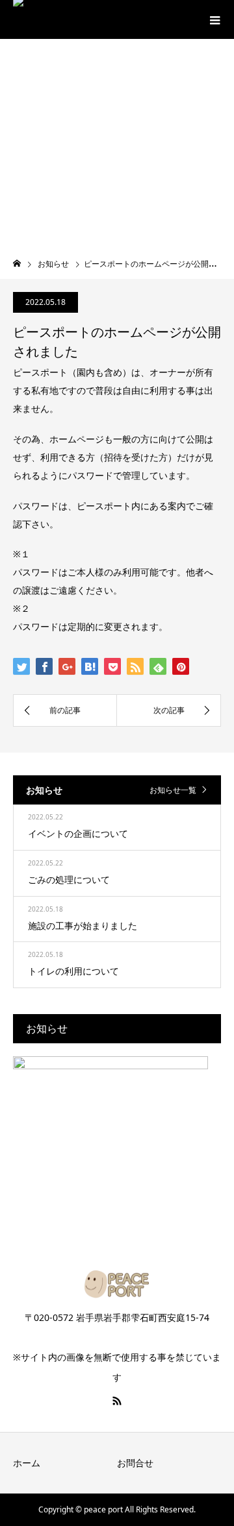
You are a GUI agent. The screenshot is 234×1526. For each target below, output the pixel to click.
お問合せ (135, 1463)
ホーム (26, 1463)
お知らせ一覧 (173, 789)
